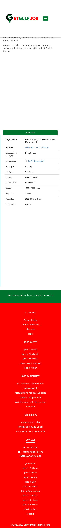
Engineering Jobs (30, 388)
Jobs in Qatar (30, 472)
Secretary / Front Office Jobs (37, 147)
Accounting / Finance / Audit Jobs (30, 392)
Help (30, 333)
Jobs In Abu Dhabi (30, 354)
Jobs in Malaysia (30, 495)
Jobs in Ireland (30, 509)
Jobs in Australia (30, 504)
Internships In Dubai (30, 422)
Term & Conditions (30, 324)
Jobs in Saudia (30, 477)
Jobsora (30, 513)
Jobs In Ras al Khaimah (30, 363)
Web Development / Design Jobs (30, 402)
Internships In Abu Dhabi (30, 427)
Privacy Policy (30, 320)
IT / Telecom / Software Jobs (30, 383)
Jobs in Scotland (30, 500)
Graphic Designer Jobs (30, 397)
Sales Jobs (30, 406)
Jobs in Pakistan (30, 468)
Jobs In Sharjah (30, 358)
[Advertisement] (30, 91)
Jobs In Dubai (30, 349)
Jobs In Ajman (30, 367)
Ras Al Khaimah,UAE (36, 161)
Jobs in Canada (30, 486)
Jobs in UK (30, 463)
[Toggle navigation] (45, 18)
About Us (30, 329)
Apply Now (30, 132)
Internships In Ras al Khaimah (30, 431)
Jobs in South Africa (30, 491)
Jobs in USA (30, 481)
